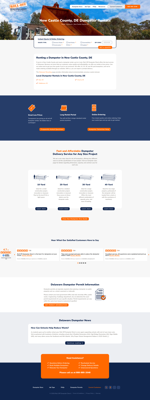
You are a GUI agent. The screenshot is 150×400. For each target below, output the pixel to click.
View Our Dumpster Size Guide (75, 219)
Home (63, 24)
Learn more (41, 209)
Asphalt (84, 45)
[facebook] (110, 388)
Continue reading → (75, 343)
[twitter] (106, 388)
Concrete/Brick (86, 42)
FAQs (94, 7)
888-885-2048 (132, 7)
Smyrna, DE (80, 80)
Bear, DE (41, 80)
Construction (57, 45)
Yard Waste (71, 42)
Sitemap (98, 393)
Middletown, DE (43, 83)
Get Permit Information (56, 305)
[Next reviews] (149, 255)
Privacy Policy (90, 393)
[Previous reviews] (15, 255)
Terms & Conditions (78, 393)
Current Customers (116, 7)
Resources (102, 7)
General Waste (58, 42)
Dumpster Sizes (77, 7)
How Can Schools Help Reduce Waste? (50, 328)
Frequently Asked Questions (52, 129)
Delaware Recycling (45, 72)
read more (27, 255)
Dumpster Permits (76, 387)
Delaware (69, 24)
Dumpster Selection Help (99, 129)
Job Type (87, 7)
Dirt (69, 45)
